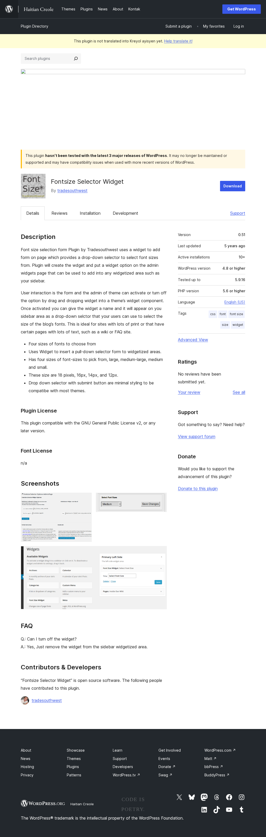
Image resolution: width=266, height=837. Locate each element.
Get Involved (169, 750)
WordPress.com (220, 750)
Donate (167, 766)
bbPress (213, 766)
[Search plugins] (76, 58)
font (223, 314)
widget (237, 325)
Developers (123, 766)
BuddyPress (217, 775)
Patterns (74, 775)
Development (125, 213)
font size (236, 314)
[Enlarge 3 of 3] (159, 553)
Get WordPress (241, 9)
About (26, 750)
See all (239, 392)
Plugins (73, 766)
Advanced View (193, 339)
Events (164, 758)
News (25, 758)
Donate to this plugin (198, 488)
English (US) (234, 302)
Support (237, 213)
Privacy (27, 775)
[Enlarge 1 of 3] (84, 499)
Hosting (27, 766)
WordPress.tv (126, 775)
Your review (189, 392)
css (213, 314)
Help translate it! (178, 41)
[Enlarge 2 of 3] (159, 499)
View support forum (196, 436)
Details (32, 213)
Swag (165, 775)
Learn (117, 750)
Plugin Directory (34, 26)
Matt (210, 758)
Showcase (76, 750)
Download (232, 186)
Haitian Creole (82, 804)
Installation (90, 213)
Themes (74, 758)
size (225, 325)
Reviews (59, 213)
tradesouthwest (72, 190)
